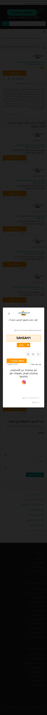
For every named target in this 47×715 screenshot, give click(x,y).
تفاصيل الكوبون (13, 364)
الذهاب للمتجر (18, 360)
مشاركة (34, 402)
